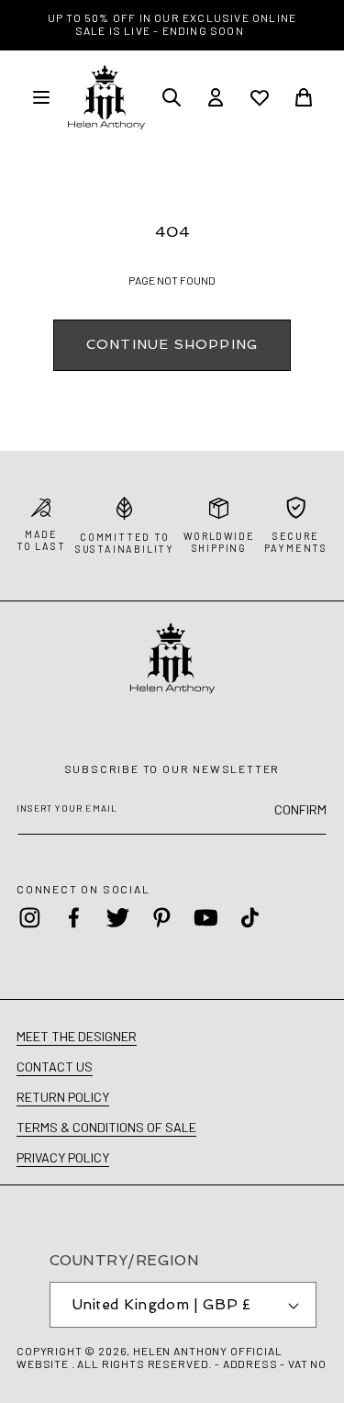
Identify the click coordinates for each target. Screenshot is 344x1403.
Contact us (55, 1066)
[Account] (215, 97)
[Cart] (303, 97)
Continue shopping (172, 344)
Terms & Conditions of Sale (106, 1127)
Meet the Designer (77, 1036)
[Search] (171, 97)
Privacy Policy (63, 1157)
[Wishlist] (259, 97)
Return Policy (63, 1097)
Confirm (300, 809)
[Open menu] (41, 97)
